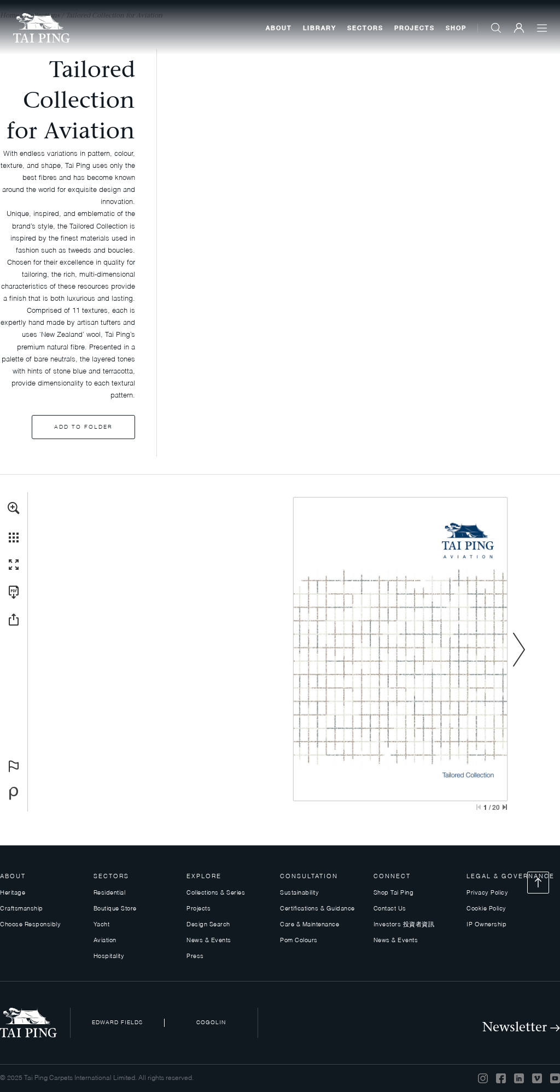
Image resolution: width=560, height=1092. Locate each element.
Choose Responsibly (30, 925)
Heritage (12, 893)
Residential (110, 893)
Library (319, 27)
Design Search (208, 925)
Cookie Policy (486, 909)
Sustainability (299, 893)
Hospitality (109, 957)
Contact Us (390, 909)
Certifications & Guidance (317, 909)
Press (195, 957)
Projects (414, 27)
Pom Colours (299, 941)
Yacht (102, 925)
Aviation (105, 941)
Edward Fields (117, 1022)
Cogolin (211, 1022)
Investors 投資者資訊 (404, 925)
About (279, 27)
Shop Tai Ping (394, 893)
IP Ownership (486, 925)
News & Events (208, 941)
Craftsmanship (21, 909)
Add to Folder (83, 427)
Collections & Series (215, 893)
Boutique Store (115, 909)
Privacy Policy (487, 893)
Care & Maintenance (309, 925)
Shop (456, 27)
